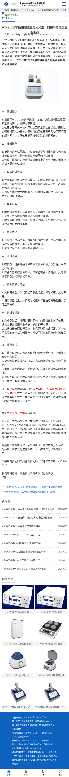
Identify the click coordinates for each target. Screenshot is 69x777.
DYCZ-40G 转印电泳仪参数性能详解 (22, 526)
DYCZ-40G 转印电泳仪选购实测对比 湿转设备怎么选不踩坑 (30, 509)
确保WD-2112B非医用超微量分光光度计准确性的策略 (35, 487)
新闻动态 (15, 10)
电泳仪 (21, 756)
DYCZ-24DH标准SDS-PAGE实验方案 (22, 543)
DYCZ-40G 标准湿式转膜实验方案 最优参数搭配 (28, 517)
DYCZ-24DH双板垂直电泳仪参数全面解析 (25, 552)
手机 (43, 775)
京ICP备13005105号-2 (37, 717)
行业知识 (24, 10)
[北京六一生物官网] (25, 4)
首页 (7, 10)
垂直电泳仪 (30, 756)
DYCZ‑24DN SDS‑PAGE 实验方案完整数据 (25, 569)
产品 (26, 775)
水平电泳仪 (42, 756)
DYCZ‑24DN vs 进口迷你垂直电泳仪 (22, 560)
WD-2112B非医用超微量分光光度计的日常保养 (32, 492)
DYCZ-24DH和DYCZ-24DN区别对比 (22, 534)
